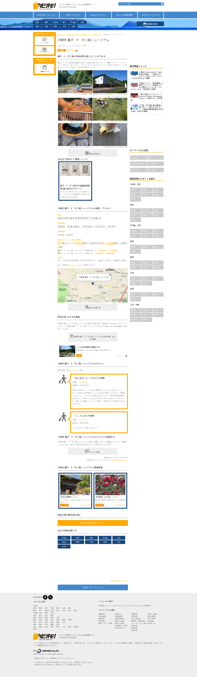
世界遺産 (134, 157)
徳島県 (133, 294)
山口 (63, 622)
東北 (64, 22)
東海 (37, 26)
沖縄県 (144, 320)
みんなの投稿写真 (125, 15)
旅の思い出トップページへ (93, 587)
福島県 (133, 199)
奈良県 (144, 267)
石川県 (144, 236)
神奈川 (47, 610)
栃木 (69, 610)
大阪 (40, 620)
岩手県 (155, 190)
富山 (40, 615)
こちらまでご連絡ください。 (118, 460)
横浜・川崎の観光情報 (95, 34)
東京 (40, 610)
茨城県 (144, 215)
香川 (46, 624)
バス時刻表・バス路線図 (107, 250)
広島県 (133, 278)
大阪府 (144, 263)
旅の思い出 (61, 34)
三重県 (133, 251)
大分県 (144, 315)
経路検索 (101, 618)
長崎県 (155, 310)
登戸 (60, 243)
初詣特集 (134, 628)
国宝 (149, 157)
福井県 (155, 236)
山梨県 (144, 231)
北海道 (55, 22)
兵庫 (46, 620)
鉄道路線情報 (119, 618)
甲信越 (73, 22)
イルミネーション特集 (139, 623)
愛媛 (52, 624)
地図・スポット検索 (105, 623)
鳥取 (52, 622)
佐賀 (46, 627)
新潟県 (133, 231)
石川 (46, 615)
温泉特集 (134, 630)
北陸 (82, 22)
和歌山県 (156, 267)
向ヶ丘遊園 (108, 243)
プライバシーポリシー (65, 658)
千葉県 (155, 210)
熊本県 (133, 315)
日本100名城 (153, 164)
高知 (57, 624)
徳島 (40, 624)
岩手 (46, 608)
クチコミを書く (95, 452)
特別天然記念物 (137, 164)
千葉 (52, 610)
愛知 (40, 617)
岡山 (40, 622)
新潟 (52, 613)
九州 (64, 26)
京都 (52, 620)
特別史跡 (134, 170)
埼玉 (57, 610)
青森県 (144, 190)
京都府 (133, 263)
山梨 (40, 613)
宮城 (52, 608)
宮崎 (69, 627)
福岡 (40, 627)
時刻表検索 (102, 616)
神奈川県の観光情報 (81, 34)
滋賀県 (133, 267)
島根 (57, 622)
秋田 (57, 608)
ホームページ (73, 265)
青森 (40, 608)
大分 (63, 627)
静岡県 (144, 247)
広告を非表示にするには (119, 580)
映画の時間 (151, 616)
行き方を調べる (95, 308)
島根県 (133, 283)
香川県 (144, 294)
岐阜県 (155, 247)
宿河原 (79, 243)
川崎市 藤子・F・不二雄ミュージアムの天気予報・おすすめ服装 (94, 338)
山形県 (155, 194)
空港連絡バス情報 (121, 625)
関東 (37, 22)
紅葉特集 (134, 625)
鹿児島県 (134, 320)
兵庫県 (155, 263)
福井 (52, 615)
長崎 (52, 627)
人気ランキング (72, 15)
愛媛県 (155, 294)
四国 (55, 26)
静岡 (46, 617)
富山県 (133, 236)
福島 (69, 608)
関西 (46, 22)
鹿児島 (76, 627)
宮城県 (133, 194)
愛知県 (133, 247)
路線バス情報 (119, 621)
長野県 (155, 231)
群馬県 (133, 220)
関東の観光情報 (70, 34)
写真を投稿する (95, 154)
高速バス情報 (119, 623)
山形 (63, 608)
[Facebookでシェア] (45, 597)
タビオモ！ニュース (46, 15)
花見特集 (134, 616)
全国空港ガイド (120, 628)
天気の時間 (151, 618)
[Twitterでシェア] (50, 597)
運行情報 (101, 621)
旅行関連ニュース (104, 606)
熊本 (57, 627)
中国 (46, 26)
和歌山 (70, 620)
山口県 (144, 283)
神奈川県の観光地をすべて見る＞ (92, 523)
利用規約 (53, 658)
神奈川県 (145, 210)
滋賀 (63, 620)
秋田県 (144, 194)
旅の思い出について (42, 658)
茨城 (63, 610)
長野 (46, 613)
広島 (46, 622)
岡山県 (144, 278)
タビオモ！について (151, 15)
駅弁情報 (151, 621)
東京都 (133, 210)
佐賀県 (144, 310)
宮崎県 (155, 315)
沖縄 (73, 26)
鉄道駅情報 (119, 616)
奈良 (57, 620)
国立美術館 (152, 170)
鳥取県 (155, 278)
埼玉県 (133, 215)
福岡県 (133, 310)
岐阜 (52, 617)
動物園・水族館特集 (138, 621)
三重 (57, 617)
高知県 (133, 299)
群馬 (75, 610)
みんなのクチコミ (98, 15)
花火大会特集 (135, 618)
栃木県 (155, 215)
